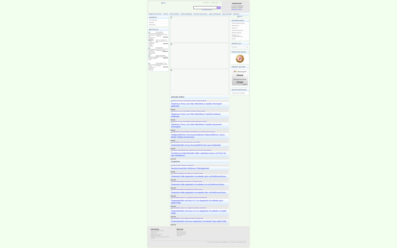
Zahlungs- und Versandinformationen (237, 35)
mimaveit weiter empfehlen (238, 93)
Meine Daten (180, 230)
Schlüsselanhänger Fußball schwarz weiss (161, 56)
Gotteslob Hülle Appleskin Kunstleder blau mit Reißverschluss (198, 192)
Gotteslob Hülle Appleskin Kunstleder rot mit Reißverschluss (197, 184)
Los (219, 8)
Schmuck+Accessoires (200, 14)
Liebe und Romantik (215, 14)
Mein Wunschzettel (181, 231)
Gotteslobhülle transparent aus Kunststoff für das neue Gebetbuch (161, 34)
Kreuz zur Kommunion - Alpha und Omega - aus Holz (162, 41)
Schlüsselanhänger (186, 14)
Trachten (165, 14)
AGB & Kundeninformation (238, 23)
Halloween (236, 14)
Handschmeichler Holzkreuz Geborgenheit (190, 168)
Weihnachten (152, 24)
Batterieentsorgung (236, 32)
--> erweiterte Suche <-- (207, 9)
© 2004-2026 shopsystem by (217, 242)
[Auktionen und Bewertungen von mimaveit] (240, 85)
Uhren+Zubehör (174, 14)
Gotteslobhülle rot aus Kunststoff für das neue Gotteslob (161, 64)
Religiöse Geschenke (155, 14)
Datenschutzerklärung (237, 30)
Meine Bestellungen (181, 233)
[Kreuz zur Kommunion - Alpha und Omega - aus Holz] (151, 46)
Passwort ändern (181, 234)
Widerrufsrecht (235, 25)
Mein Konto (180, 229)
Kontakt (234, 38)
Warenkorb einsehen (236, 9)
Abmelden (179, 235)
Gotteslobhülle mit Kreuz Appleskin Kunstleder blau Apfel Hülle (199, 221)
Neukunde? (206, 2)
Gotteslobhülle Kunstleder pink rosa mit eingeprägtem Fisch (162, 49)
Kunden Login (214, 2)
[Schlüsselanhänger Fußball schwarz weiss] (153, 59)
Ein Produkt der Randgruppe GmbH (237, 242)
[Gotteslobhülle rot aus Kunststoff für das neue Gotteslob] (152, 69)
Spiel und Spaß (227, 14)
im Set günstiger (153, 20)
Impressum (234, 28)
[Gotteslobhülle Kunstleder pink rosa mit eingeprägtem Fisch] (152, 54)
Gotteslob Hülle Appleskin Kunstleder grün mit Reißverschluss (198, 176)
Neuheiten (151, 22)
